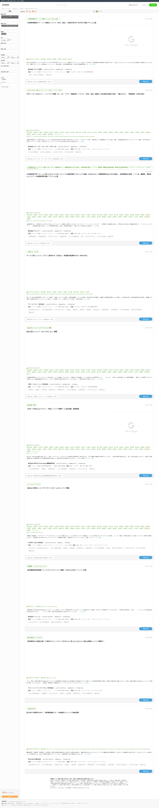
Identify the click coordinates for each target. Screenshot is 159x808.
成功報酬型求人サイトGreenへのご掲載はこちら (25, 803)
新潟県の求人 (15, 8)
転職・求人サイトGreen (6, 8)
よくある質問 (78, 803)
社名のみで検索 (5, 86)
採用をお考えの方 (133, 5)
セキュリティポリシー (55, 803)
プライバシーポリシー (45, 803)
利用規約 (72, 803)
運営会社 (37, 803)
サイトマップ (85, 803)
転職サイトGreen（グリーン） (5, 5)
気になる (146, 81)
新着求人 (4, 79)
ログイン (144, 5)
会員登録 (153, 5)
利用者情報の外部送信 (65, 803)
